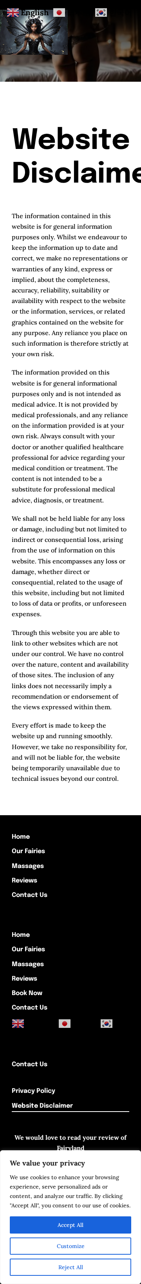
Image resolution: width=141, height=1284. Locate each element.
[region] (70, 1217)
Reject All (70, 1267)
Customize (71, 1246)
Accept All (70, 1224)
